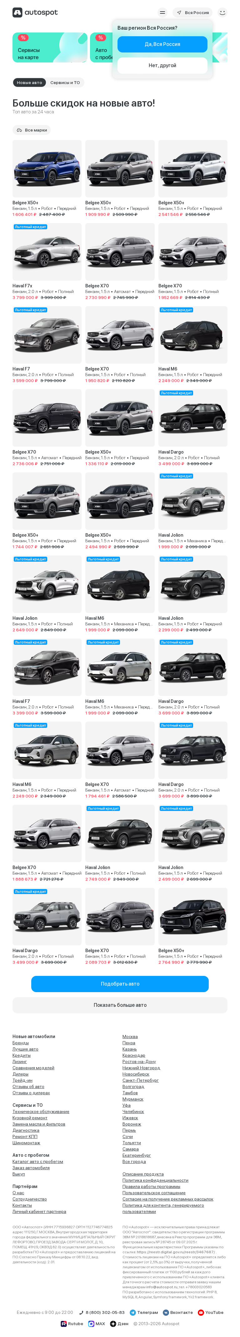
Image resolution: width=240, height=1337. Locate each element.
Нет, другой (162, 65)
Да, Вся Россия (162, 44)
